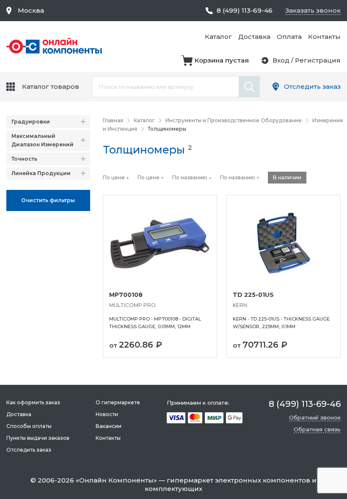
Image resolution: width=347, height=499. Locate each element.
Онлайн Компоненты (116, 480)
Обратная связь (317, 429)
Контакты (324, 37)
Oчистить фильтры (48, 200)
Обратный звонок (315, 417)
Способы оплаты (29, 426)
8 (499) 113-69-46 (245, 10)
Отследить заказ (312, 86)
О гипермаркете (118, 402)
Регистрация (318, 60)
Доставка (254, 37)
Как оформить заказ (33, 402)
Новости (107, 414)
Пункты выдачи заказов (37, 438)
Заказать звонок (313, 10)
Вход (281, 60)
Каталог (218, 37)
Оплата (289, 37)
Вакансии (108, 426)
